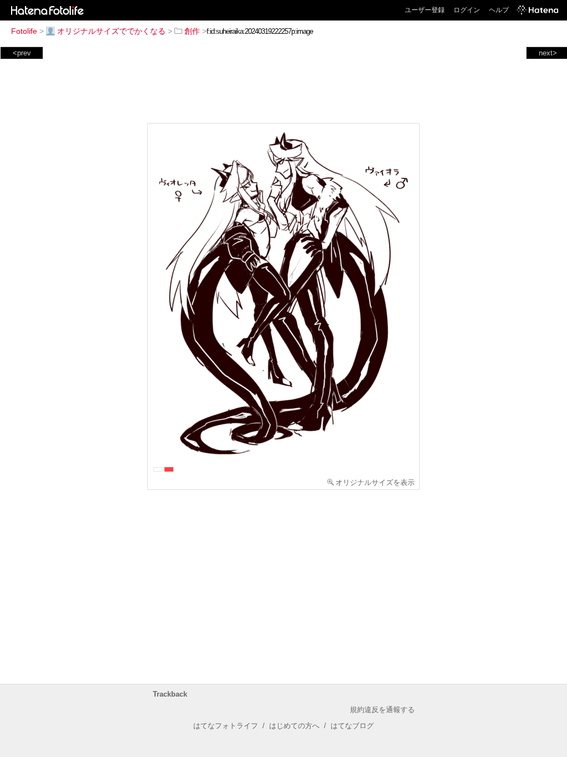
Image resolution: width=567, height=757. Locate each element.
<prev (22, 53)
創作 (192, 31)
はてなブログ (352, 726)
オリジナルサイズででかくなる (111, 31)
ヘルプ (499, 10)
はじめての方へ (294, 726)
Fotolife (24, 31)
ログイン (466, 10)
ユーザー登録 (425, 10)
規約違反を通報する (382, 709)
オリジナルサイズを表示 (375, 482)
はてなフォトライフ (225, 726)
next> (548, 53)
